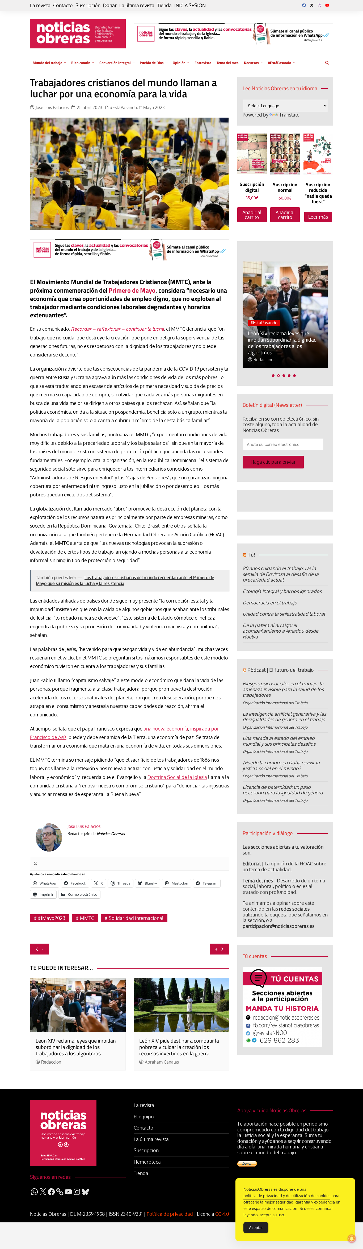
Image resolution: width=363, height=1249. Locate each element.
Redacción (51, 1062)
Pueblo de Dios (152, 62)
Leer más (318, 217)
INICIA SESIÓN (190, 5)
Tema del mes (228, 62)
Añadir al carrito (251, 214)
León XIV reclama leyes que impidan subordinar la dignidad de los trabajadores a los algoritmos (76, 1046)
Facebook (304, 5)
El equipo (144, 1116)
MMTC (87, 918)
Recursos (251, 62)
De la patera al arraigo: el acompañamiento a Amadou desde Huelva (280, 631)
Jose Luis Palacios (52, 107)
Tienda (164, 5)
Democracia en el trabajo (270, 602)
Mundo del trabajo (47, 62)
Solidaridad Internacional (136, 918)
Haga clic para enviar (273, 462)
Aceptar (256, 1227)
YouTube (327, 5)
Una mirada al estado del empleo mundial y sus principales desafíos (279, 741)
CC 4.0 (222, 1214)
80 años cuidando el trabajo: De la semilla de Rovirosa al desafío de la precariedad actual (281, 574)
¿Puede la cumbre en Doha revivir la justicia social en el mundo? (281, 765)
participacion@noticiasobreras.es (278, 926)
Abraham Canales (162, 1062)
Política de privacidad (170, 1214)
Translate (289, 115)
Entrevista (203, 62)
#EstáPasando (279, 62)
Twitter (312, 5)
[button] (273, 375)
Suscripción (87, 5)
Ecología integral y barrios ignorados (282, 591)
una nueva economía (165, 729)
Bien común (80, 62)
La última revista (136, 5)
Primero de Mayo (132, 290)
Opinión (179, 62)
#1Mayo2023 (51, 918)
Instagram (319, 5)
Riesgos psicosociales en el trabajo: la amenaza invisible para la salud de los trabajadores (283, 689)
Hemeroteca (147, 1162)
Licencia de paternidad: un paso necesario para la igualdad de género (283, 790)
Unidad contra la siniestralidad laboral (284, 614)
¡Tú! (251, 554)
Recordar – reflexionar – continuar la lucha (117, 329)
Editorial (252, 863)
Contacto (63, 5)
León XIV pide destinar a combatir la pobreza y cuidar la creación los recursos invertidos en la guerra (179, 1046)
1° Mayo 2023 (152, 107)
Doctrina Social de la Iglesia (177, 777)
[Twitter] (35, 863)
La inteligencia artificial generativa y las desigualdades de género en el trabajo (284, 717)
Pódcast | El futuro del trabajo (280, 670)
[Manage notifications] (352, 1238)
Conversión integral (115, 62)
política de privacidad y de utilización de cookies (286, 1195)
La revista (40, 5)
